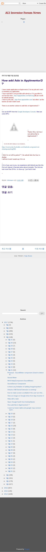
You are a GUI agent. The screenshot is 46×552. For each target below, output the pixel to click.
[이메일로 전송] (29, 180)
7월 (7, 331)
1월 (7, 484)
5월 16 (10, 426)
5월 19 (10, 417)
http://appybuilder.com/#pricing (24, 95)
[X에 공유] (33, 180)
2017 (6, 322)
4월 (7, 475)
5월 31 (10, 340)
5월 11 (10, 441)
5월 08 (10, 450)
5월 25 (10, 358)
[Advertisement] (23, 46)
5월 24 (10, 361)
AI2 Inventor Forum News (23, 13)
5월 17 (10, 423)
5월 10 (10, 444)
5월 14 (10, 432)
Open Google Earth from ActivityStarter (21, 402)
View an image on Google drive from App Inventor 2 (25, 396)
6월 (7, 334)
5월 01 (10, 471)
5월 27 (10, 352)
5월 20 (10, 413)
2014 (6, 494)
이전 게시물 (39, 249)
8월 (7, 328)
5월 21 (10, 370)
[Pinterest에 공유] (38, 180)
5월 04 (10, 462)
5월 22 (10, 367)
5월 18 (10, 420)
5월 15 (10, 429)
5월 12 (10, 438)
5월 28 (10, 349)
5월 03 (10, 465)
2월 (7, 481)
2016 (6, 488)
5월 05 (10, 459)
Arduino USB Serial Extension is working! (21, 390)
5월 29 (10, 346)
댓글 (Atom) (28, 256)
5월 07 (10, 453)
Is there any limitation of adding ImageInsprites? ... (25, 387)
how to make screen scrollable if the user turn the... (25, 393)
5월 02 (10, 468)
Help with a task (13, 399)
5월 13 (10, 435)
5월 (7, 337)
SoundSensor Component (16, 384)
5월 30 (10, 343)
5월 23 (10, 364)
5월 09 (10, 447)
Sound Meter (12, 377)
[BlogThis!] (31, 180)
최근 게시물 (6, 249)
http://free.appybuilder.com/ (23, 99)
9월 (7, 325)
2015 (6, 491)
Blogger (26, 549)
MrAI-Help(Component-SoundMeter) (20, 381)
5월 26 (10, 355)
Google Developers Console (27, 112)
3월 (7, 478)
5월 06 (10, 456)
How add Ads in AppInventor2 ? (18, 405)
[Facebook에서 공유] (35, 180)
